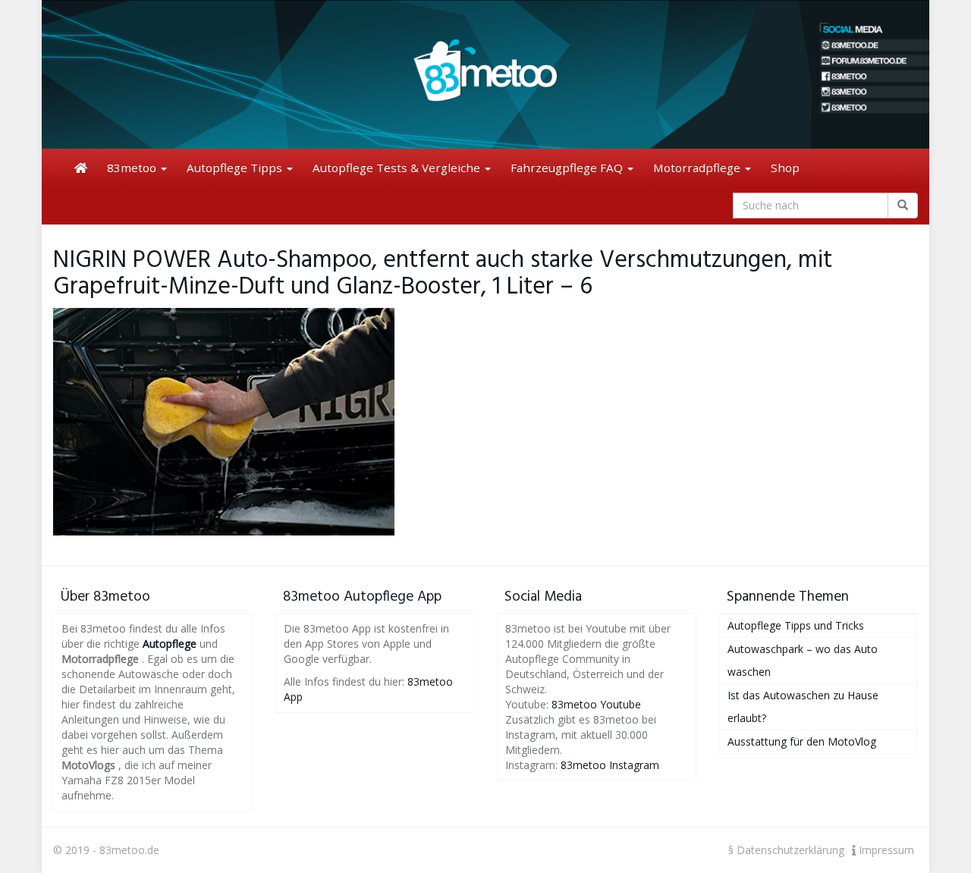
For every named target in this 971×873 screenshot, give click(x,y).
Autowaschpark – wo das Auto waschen (802, 660)
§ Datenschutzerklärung (786, 850)
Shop (785, 167)
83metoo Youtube (596, 704)
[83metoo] (485, 74)
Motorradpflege (698, 167)
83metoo (133, 167)
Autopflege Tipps (236, 167)
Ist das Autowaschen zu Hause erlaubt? (802, 706)
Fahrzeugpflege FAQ (568, 167)
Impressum (885, 850)
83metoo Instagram (610, 765)
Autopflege (169, 643)
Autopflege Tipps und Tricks (795, 625)
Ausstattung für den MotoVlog (801, 741)
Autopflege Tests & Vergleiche (398, 167)
